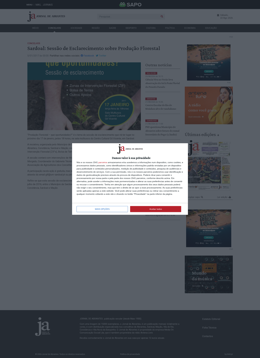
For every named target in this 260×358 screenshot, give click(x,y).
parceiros (102, 162)
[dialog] (130, 179)
